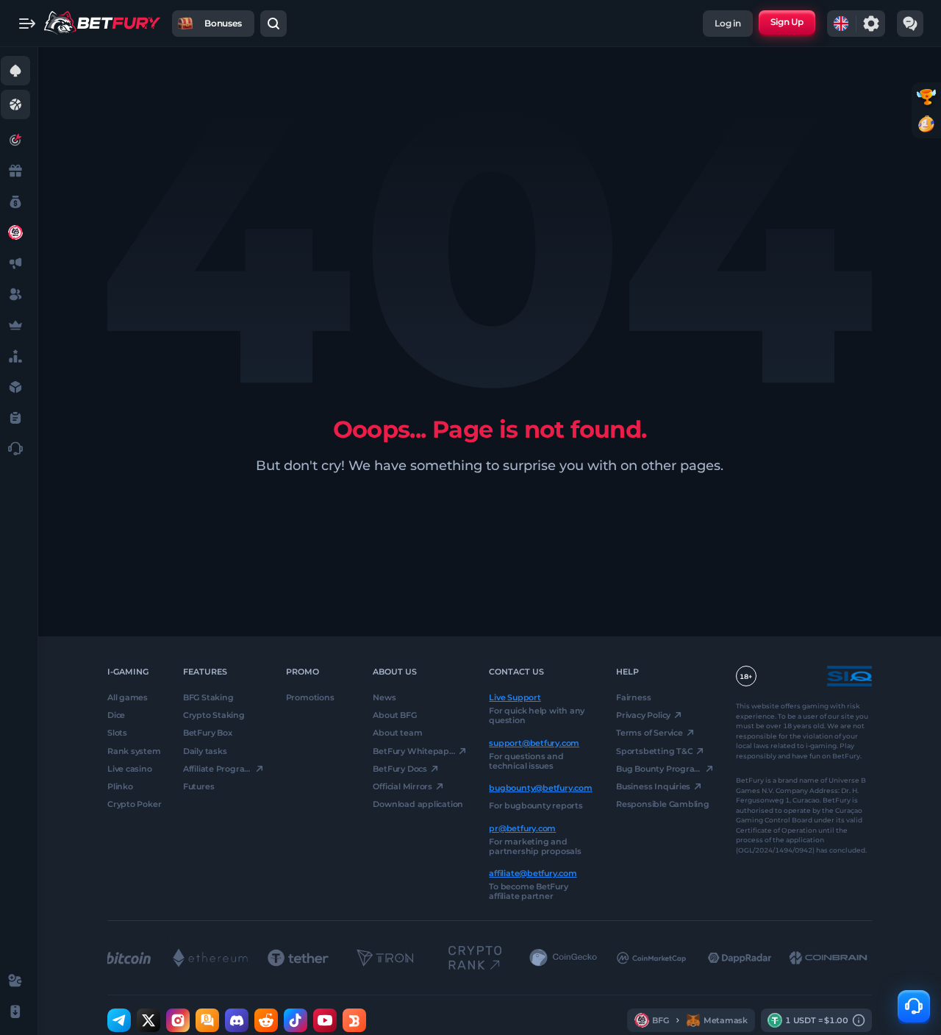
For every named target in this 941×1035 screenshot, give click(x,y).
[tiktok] (295, 1020)
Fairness (633, 697)
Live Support (514, 697)
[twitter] (148, 1020)
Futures (198, 786)
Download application (418, 804)
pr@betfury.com (522, 827)
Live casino (129, 769)
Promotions (310, 697)
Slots (117, 733)
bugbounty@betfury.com (540, 788)
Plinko (120, 786)
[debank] (354, 1020)
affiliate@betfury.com (532, 873)
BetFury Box (207, 733)
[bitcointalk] (207, 1020)
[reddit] (266, 1020)
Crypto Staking (214, 715)
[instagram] (178, 1020)
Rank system (134, 750)
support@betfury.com (534, 742)
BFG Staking (208, 697)
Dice (116, 715)
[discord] (236, 1020)
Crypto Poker (134, 804)
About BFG (394, 715)
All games (127, 697)
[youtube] (325, 1020)
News (384, 697)
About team (397, 733)
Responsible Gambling (662, 804)
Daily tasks (205, 750)
